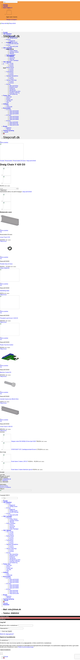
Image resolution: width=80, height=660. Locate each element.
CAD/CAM (9, 106)
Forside (5, 32)
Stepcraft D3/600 (14, 118)
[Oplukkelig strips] (9, 281)
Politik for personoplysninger (26, 647)
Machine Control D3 (5, 372)
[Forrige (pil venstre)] (0, 654)
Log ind (9, 631)
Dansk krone (6, 618)
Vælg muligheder (5, 268)
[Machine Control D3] (9, 362)
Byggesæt (12, 36)
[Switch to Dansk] (5, 656)
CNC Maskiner (7, 34)
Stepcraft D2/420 (14, 111)
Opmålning (12, 90)
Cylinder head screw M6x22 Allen (9, 399)
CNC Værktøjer (7, 48)
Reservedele (7, 108)
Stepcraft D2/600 (14, 112)
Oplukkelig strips (4, 290)
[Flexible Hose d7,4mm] (9, 254)
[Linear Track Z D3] (9, 227)
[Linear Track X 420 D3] (9, 417)
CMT (7, 102)
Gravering (12, 57)
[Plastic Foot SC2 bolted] (9, 335)
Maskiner (8, 127)
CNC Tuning (9, 63)
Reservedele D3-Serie (19, 160)
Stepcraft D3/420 (14, 116)
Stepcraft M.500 (13, 122)
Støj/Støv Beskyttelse (12, 76)
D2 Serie (8, 109)
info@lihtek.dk (7, 479)
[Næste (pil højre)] (2, 654)
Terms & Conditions (5, 487)
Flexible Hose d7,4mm (6, 264)
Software (5, 104)
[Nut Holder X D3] (7, 183)
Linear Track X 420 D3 (6, 426)
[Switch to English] (4, 133)
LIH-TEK (8, 101)
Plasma (11, 56)
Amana (8, 98)
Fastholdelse (9, 71)
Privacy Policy (4, 486)
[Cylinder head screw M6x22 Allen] (9, 389)
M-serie (11, 66)
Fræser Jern (6, 95)
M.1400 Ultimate (13, 43)
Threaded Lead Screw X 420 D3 (9, 318)
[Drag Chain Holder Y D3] (7, 175)
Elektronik (12, 88)
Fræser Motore (13, 50)
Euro (4, 619)
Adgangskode (4, 628)
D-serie (11, 64)
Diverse (8, 84)
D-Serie (8, 35)
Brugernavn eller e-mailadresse (9, 625)
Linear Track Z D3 (5, 237)
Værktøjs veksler (14, 52)
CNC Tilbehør (7, 62)
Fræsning (9, 49)
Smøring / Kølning (14, 92)
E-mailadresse (4, 640)
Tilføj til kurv (3, 190)
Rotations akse (13, 87)
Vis (1, 232)
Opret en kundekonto (5, 649)
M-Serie (8, 39)
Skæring (11, 59)
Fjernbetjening (13, 94)
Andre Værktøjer (10, 55)
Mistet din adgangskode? (7, 634)
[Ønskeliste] (0, 141)
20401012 (5, 480)
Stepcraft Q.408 (13, 46)
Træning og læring (8, 130)
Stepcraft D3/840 (14, 119)
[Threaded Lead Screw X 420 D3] (9, 308)
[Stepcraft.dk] (8, 23)
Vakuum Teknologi (11, 80)
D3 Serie (8, 115)
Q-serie (8, 45)
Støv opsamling (13, 85)
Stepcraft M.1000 (14, 125)
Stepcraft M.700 (13, 123)
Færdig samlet (13, 38)
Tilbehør (11, 53)
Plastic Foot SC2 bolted (6, 344)
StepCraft (8, 97)
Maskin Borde (10, 67)
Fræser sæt (9, 99)
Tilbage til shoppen (11, 19)
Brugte (5, 126)
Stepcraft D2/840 (14, 113)
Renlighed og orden (14, 91)
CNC (7, 105)
